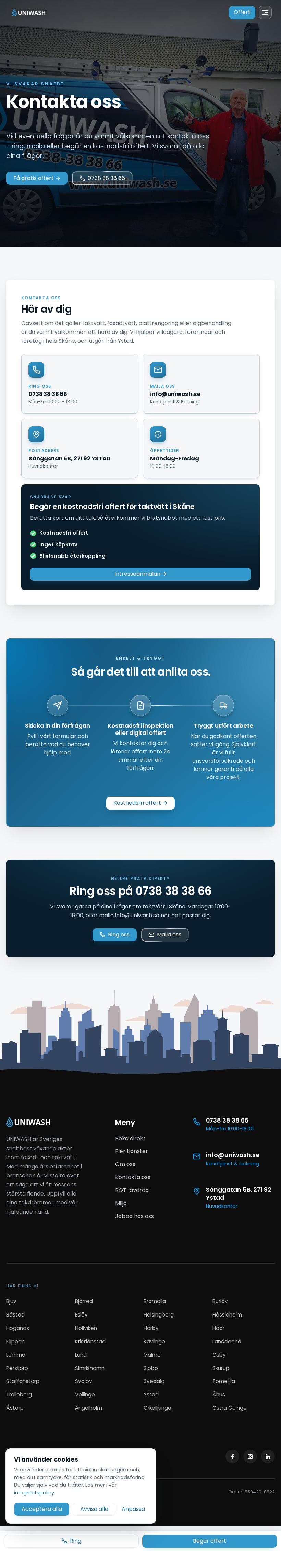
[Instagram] (250, 1456)
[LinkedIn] (268, 1456)
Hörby (151, 1328)
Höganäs (17, 1328)
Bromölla (155, 1301)
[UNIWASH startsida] (28, 1122)
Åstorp (15, 1407)
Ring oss (119, 934)
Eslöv (81, 1314)
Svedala (154, 1381)
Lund (81, 1354)
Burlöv (220, 1301)
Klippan (15, 1341)
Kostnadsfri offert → (140, 803)
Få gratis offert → (36, 178)
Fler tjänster (131, 1151)
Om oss (125, 1164)
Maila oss (169, 934)
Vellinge (85, 1394)
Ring (75, 1541)
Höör (218, 1328)
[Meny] (265, 12)
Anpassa (133, 1509)
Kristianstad (90, 1341)
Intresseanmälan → (140, 574)
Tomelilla (223, 1381)
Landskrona (226, 1341)
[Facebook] (232, 1456)
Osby (219, 1354)
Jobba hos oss (134, 1216)
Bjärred (84, 1301)
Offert (242, 12)
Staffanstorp (22, 1381)
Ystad (151, 1394)
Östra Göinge (229, 1407)
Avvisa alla (94, 1509)
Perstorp (17, 1368)
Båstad (15, 1314)
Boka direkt (130, 1138)
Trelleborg (19, 1394)
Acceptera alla (42, 1509)
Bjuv (11, 1301)
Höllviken (86, 1328)
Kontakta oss (132, 1177)
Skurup (220, 1368)
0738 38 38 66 (106, 178)
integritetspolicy (34, 1492)
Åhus (218, 1394)
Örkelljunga (157, 1407)
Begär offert (209, 1541)
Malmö (152, 1354)
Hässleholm (227, 1314)
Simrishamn (90, 1368)
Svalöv (83, 1381)
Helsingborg (159, 1314)
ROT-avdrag (132, 1190)
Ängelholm (88, 1407)
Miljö (121, 1203)
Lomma (15, 1354)
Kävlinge (154, 1341)
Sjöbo (151, 1368)
